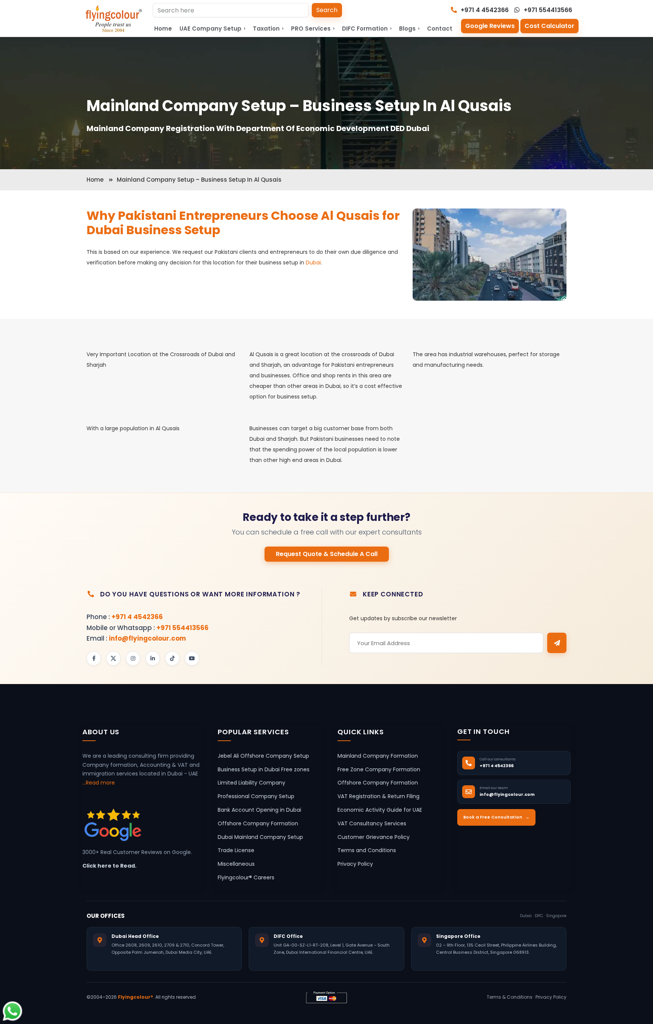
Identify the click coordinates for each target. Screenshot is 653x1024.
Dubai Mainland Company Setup (260, 837)
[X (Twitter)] (113, 658)
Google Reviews (490, 26)
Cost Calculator (549, 26)
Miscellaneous (236, 864)
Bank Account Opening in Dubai (259, 810)
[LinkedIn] (152, 658)
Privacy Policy (355, 864)
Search (326, 10)
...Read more (98, 783)
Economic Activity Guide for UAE (379, 810)
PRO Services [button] (312, 28)
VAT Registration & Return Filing (378, 796)
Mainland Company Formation (377, 756)
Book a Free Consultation (496, 817)
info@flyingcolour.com (147, 638)
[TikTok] (172, 658)
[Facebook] (94, 658)
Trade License (236, 850)
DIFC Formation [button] (366, 28)
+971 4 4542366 (484, 10)
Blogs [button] (409, 28)
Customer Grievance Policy (373, 837)
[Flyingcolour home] (114, 19)
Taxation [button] (268, 28)
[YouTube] (192, 658)
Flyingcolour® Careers (246, 877)
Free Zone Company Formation (378, 769)
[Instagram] (133, 658)
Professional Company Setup (256, 796)
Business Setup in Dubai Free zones (263, 769)
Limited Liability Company (251, 783)
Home (163, 28)
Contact (439, 28)
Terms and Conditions (366, 850)
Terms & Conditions (509, 997)
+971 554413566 (547, 10)
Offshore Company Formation (258, 823)
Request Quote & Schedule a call (327, 554)
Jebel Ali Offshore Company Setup (263, 756)
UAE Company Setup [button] (212, 28)
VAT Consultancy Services (371, 823)
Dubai (313, 262)
